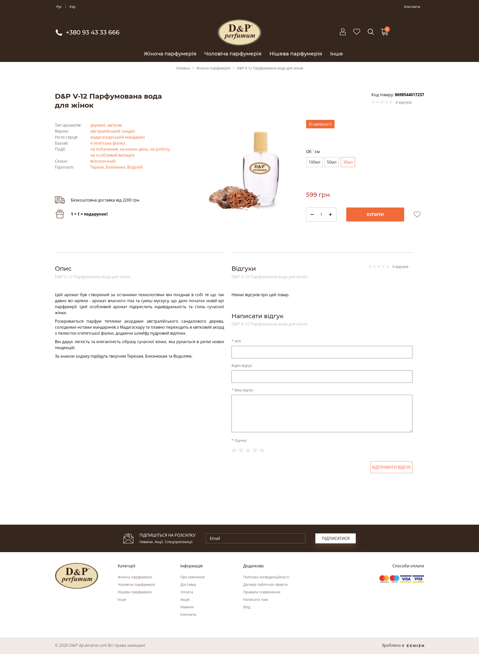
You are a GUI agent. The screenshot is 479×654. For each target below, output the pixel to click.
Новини (187, 607)
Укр (72, 6)
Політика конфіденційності (266, 577)
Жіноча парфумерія (170, 54)
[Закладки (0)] (357, 34)
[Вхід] (343, 34)
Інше (336, 54)
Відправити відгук (391, 467)
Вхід (246, 607)
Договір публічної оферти (265, 584)
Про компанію (192, 577)
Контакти (412, 6)
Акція (185, 599)
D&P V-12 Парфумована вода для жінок (270, 68)
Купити (375, 214)
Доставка (188, 584)
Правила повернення (261, 592)
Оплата (186, 592)
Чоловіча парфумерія (232, 54)
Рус (59, 6)
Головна (183, 68)
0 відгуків (404, 102)
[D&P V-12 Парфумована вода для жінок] (239, 168)
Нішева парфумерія (295, 54)
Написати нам (255, 599)
